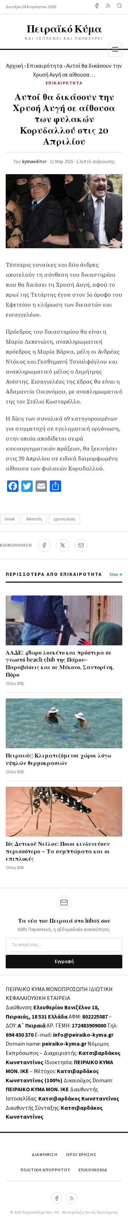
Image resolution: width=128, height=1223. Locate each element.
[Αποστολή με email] (81, 545)
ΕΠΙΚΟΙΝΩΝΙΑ (93, 1170)
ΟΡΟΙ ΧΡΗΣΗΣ (81, 1155)
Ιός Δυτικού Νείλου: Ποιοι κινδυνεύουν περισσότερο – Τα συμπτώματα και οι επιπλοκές (58, 851)
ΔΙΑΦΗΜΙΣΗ (45, 1155)
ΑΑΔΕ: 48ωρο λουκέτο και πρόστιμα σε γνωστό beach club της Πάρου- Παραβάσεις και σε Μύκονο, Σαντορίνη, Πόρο (60, 663)
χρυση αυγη (64, 519)
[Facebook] (97, 7)
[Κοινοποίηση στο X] (62, 545)
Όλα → (116, 575)
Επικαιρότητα (45, 66)
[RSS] (71, 1198)
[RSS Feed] (108, 7)
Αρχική (14, 66)
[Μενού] (115, 50)
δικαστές (34, 519)
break (10, 519)
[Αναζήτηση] (119, 7)
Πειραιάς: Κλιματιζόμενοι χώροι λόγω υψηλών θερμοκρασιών (58, 758)
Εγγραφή (64, 961)
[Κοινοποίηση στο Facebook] (44, 545)
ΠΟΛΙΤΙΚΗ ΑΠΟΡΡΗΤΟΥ (45, 1170)
